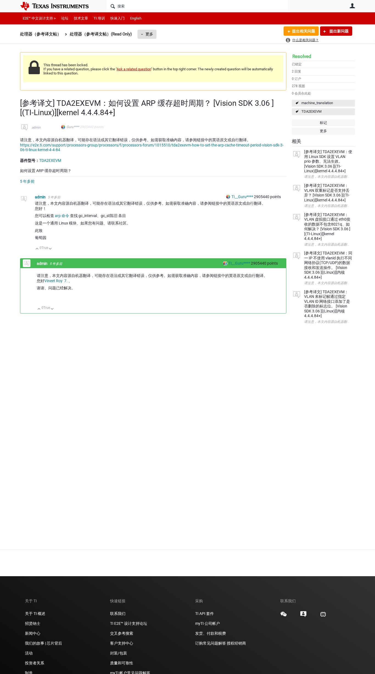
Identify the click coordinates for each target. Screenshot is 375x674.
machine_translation (317, 103)
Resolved (301, 56)
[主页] (58, 6)
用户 (352, 6)
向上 (37, 249)
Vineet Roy (54, 281)
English (135, 18)
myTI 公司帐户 (207, 623)
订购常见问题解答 (210, 643)
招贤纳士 (32, 623)
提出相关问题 (303, 31)
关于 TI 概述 (35, 613)
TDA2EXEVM (311, 111)
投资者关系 (34, 663)
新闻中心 (32, 633)
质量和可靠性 (122, 663)
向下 (50, 249)
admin (36, 127)
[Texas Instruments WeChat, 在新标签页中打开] (283, 616)
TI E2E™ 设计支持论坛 (128, 623)
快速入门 (117, 18)
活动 (29, 653)
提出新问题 (339, 31)
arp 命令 (62, 215)
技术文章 (81, 18)
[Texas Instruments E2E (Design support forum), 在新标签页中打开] (303, 616)
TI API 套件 (204, 613)
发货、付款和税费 (210, 633)
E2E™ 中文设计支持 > (39, 18)
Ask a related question (134, 69)
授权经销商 (236, 643)
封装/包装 (118, 653)
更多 (149, 34)
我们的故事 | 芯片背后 (43, 643)
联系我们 (117, 613)
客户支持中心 (121, 643)
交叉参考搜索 (121, 633)
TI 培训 (99, 18)
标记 (323, 123)
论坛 (64, 18)
